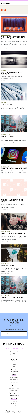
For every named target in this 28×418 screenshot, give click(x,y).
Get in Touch (14, 401)
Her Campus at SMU (5, 295)
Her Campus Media (14, 363)
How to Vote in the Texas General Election (13, 233)
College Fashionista (14, 379)
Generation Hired (14, 382)
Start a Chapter (14, 390)
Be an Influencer (14, 393)
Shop (14, 366)
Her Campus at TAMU (5, 231)
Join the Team (14, 403)
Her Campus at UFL (5, 70)
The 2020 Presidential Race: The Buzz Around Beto (12, 73)
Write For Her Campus (14, 388)
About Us (14, 364)
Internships (14, 405)
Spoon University (14, 377)
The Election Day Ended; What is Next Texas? (12, 201)
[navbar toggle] (26, 3)
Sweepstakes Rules (14, 371)
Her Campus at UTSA (5, 102)
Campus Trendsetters (14, 395)
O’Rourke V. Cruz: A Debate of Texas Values (13, 297)
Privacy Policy (14, 368)
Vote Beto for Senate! (7, 265)
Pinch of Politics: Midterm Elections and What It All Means (13, 38)
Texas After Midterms (7, 136)
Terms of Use (14, 369)
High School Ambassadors (14, 392)
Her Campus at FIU (5, 166)
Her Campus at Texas (5, 35)
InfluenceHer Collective (14, 381)
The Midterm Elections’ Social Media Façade (14, 168)
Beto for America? (6, 104)
